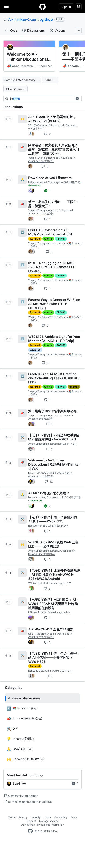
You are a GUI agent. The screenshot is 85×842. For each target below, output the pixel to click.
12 (51, 481)
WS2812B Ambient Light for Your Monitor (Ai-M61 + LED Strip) (54, 339)
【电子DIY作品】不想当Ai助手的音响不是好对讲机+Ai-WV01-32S (54, 437)
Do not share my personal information (42, 824)
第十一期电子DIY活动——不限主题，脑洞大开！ (52, 204)
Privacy (23, 817)
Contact (31, 821)
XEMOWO (34, 125)
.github (46, 19)
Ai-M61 (61, 238)
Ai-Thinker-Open (22, 19)
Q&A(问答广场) (71, 182)
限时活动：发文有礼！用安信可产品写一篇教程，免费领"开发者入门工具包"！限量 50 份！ (53, 149)
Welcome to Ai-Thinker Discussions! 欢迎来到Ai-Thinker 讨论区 (28, 57)
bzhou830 (34, 670)
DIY (75, 443)
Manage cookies (48, 821)
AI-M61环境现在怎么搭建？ (49, 493)
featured (35, 238)
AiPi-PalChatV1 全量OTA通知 (50, 629)
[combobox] (41, 98)
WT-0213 (33, 583)
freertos (74, 386)
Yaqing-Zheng (36, 157)
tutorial (48, 238)
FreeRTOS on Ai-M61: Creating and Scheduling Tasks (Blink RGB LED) (54, 378)
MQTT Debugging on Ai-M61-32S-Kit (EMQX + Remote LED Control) (52, 267)
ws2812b (35, 349)
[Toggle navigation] (6, 6)
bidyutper (33, 182)
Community (61, 817)
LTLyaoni (33, 612)
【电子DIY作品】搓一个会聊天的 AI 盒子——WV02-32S (52, 519)
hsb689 (32, 525)
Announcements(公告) (21, 66)
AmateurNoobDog (38, 443)
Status (47, 817)
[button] (77, 98)
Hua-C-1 (33, 497)
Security (35, 817)
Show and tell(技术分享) (41, 553)
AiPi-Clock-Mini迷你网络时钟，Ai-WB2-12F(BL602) (52, 119)
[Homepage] (42, 6)
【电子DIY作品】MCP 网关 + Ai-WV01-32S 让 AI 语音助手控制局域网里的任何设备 (53, 603)
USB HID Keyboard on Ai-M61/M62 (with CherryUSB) (50, 232)
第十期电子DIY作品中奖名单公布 (52, 411)
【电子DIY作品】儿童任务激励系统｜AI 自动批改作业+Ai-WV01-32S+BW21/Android (54, 574)
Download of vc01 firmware (50, 178)
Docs (74, 817)
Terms (11, 817)
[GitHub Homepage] (30, 831)
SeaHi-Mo (45, 66)
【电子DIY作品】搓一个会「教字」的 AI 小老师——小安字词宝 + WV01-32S (54, 657)
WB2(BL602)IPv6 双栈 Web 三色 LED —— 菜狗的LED (53, 544)
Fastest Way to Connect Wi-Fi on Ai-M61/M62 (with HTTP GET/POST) (54, 304)
